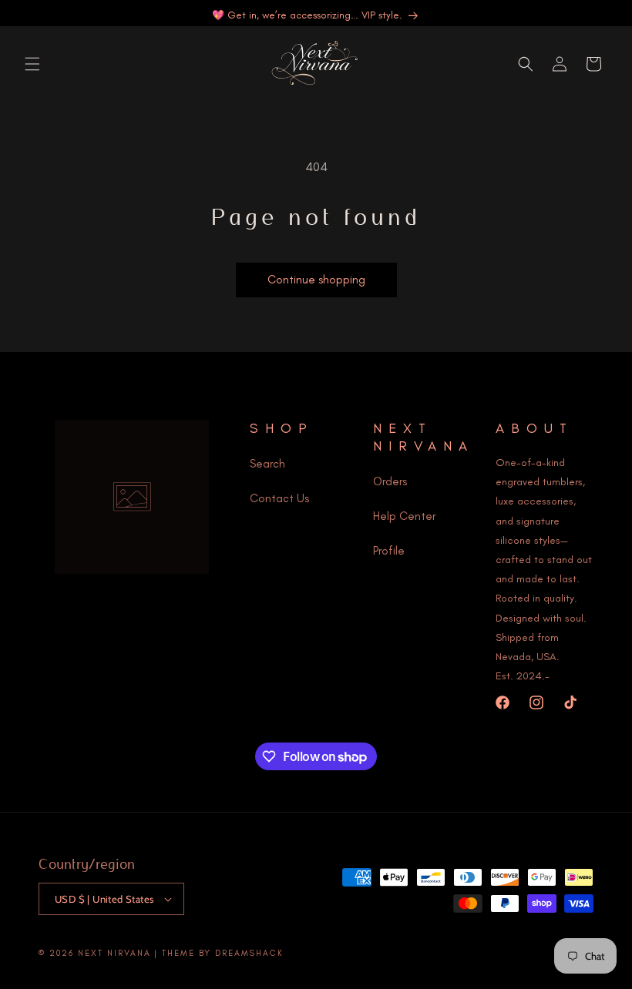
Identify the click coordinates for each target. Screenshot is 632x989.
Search (267, 464)
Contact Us (279, 498)
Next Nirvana (114, 953)
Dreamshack (249, 953)
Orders (390, 481)
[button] (32, 64)
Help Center (404, 516)
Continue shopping (316, 280)
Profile (389, 551)
